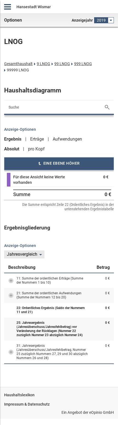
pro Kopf (36, 149)
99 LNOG (62, 64)
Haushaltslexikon (19, 395)
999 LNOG (83, 64)
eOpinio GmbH (101, 412)
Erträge (37, 139)
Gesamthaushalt (18, 64)
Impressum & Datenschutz (27, 404)
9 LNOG (43, 64)
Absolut (11, 149)
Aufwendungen (67, 139)
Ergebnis (12, 139)
